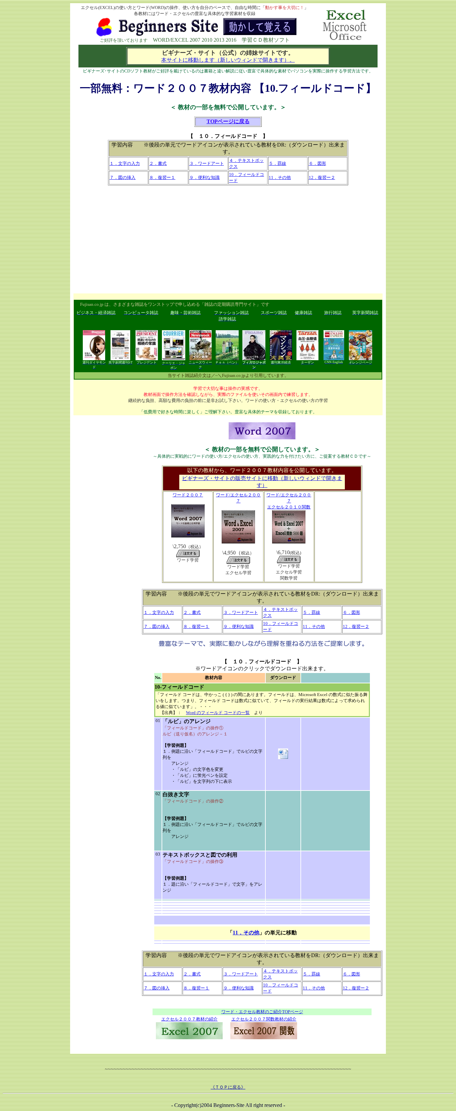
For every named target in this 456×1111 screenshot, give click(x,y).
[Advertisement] (228, 239)
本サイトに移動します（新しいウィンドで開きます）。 (228, 60)
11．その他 (246, 932)
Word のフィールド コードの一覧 (218, 712)
